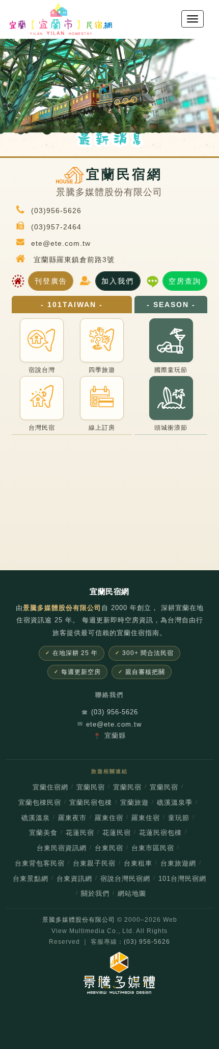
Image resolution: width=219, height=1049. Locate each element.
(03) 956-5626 (109, 712)
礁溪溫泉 (35, 818)
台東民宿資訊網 (62, 848)
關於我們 (95, 893)
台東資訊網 (74, 878)
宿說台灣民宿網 (125, 878)
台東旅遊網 (178, 863)
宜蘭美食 (43, 832)
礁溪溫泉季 (175, 802)
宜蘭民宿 (90, 787)
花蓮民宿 (80, 832)
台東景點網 (30, 878)
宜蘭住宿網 (50, 787)
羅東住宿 (109, 818)
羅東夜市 (72, 818)
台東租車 (138, 863)
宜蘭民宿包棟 (90, 802)
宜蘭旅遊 (134, 802)
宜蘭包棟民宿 (39, 802)
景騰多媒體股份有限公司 (78, 919)
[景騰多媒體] (109, 973)
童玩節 (178, 818)
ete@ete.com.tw (109, 724)
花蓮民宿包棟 (160, 832)
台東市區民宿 (152, 848)
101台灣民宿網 (182, 878)
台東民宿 (109, 848)
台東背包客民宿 (40, 863)
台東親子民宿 (94, 863)
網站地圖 (132, 893)
